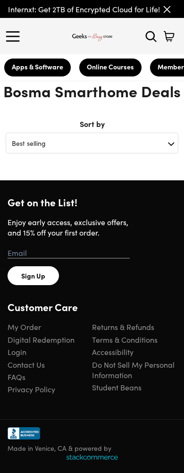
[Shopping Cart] (168, 36)
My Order (24, 326)
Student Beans (117, 387)
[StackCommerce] (92, 457)
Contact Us (26, 364)
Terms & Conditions (125, 339)
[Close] (167, 9)
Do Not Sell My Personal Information (133, 369)
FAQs (16, 377)
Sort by (92, 123)
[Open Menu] (15, 36)
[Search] (151, 36)
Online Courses (110, 66)
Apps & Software (37, 66)
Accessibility (113, 351)
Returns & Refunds (123, 326)
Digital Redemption (41, 339)
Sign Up (33, 275)
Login (17, 351)
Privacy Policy (31, 389)
